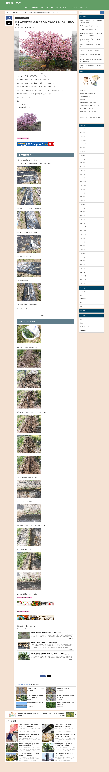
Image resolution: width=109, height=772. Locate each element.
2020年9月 (82, 147)
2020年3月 (82, 170)
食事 (47, 7)
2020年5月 (82, 162)
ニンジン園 (18, 17)
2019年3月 (82, 215)
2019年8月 (82, 196)
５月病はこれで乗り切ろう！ (87, 50)
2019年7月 (82, 200)
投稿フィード (83, 323)
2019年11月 (83, 185)
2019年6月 (82, 204)
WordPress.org (84, 330)
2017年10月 (83, 279)
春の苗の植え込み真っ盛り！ (87, 25)
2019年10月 (83, 189)
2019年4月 (82, 211)
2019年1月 (82, 223)
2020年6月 (82, 159)
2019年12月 (83, 181)
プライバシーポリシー (61, 7)
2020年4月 (82, 166)
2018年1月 (82, 268)
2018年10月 (83, 234)
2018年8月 (82, 242)
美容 (52, 7)
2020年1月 (82, 178)
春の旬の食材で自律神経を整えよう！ (89, 65)
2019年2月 (82, 219)
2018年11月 (83, 230)
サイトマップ (73, 7)
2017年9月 (82, 283)
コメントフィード (84, 326)
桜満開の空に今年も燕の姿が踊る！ (89, 54)
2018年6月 (82, 249)
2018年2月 (82, 264)
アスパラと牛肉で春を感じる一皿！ (89, 44)
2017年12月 (83, 272)
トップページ (25, 7)
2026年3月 (82, 132)
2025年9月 (82, 136)
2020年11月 (83, 140)
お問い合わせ (83, 7)
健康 (42, 7)
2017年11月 (83, 275)
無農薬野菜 (35, 7)
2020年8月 (82, 151)
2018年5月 (82, 253)
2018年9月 (82, 238)
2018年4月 (82, 257)
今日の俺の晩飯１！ (85, 29)
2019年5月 (82, 208)
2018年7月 (82, 245)
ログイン (82, 319)
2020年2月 (82, 174)
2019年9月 (82, 193)
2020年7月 (82, 155)
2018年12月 (83, 227)
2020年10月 (83, 144)
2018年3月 (82, 260)
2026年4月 (82, 129)
